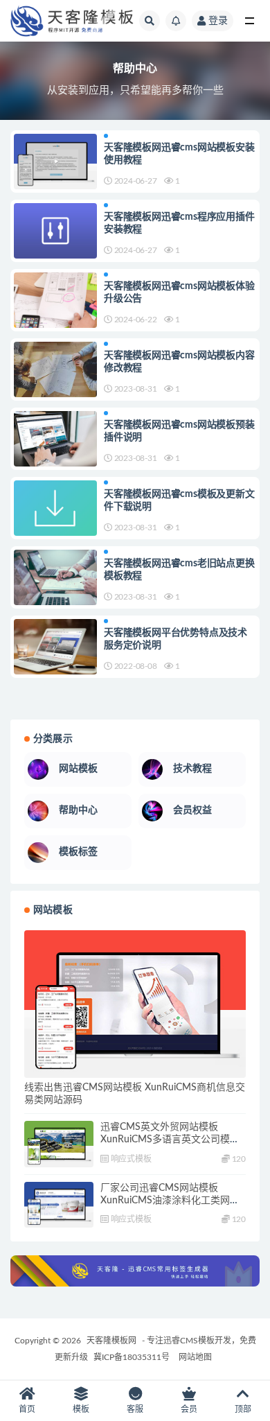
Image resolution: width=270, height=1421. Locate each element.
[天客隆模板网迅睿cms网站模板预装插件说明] (55, 439)
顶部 (243, 1409)
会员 (189, 1409)
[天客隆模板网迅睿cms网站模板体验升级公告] (55, 300)
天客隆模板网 (111, 1340)
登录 (218, 21)
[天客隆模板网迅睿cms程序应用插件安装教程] (55, 231)
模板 (81, 1409)
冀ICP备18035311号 (131, 1357)
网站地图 (195, 1357)
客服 (135, 1409)
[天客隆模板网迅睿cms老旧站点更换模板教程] (55, 577)
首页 (27, 1409)
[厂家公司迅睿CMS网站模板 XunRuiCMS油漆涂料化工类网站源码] (58, 1205)
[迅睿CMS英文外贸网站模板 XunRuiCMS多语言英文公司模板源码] (58, 1144)
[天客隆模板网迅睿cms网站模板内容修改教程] (55, 369)
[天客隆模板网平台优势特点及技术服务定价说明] (55, 646)
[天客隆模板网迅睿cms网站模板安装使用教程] (55, 161)
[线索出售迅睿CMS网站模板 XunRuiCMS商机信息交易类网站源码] (135, 1004)
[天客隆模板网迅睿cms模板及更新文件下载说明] (55, 508)
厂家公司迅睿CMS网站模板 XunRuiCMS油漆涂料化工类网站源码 (170, 1200)
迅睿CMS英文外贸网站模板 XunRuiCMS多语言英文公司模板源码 (170, 1139)
